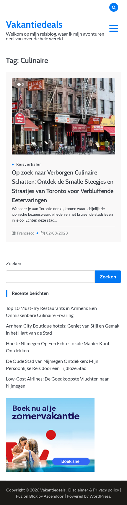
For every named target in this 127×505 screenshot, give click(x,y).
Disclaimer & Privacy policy (93, 489)
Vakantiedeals (34, 24)
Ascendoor (54, 496)
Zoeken (13, 263)
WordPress (99, 496)
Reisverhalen (29, 164)
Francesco (25, 233)
